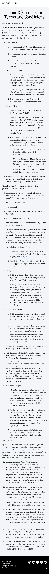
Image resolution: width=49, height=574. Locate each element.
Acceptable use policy (9, 566)
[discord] (45, 562)
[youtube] (33, 562)
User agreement (7, 568)
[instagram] (29, 562)
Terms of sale (6, 563)
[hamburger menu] (46, 4)
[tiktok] (41, 562)
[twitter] (37, 562)
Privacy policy (6, 561)
